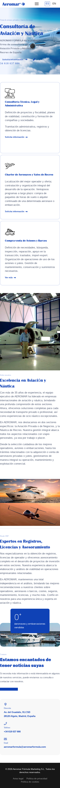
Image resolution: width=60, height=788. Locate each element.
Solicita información (12, 59)
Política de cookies (30, 782)
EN (54, 3)
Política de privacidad (36, 778)
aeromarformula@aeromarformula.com (25, 747)
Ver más (9, 277)
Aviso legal (18, 778)
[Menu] (37, 4)
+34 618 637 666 (12, 731)
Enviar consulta (9, 689)
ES (47, 3)
